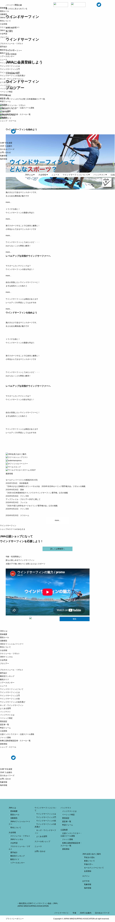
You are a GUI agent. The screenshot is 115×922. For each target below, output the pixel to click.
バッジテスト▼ (100, 175)
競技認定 (3, 95)
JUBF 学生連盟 (6, 143)
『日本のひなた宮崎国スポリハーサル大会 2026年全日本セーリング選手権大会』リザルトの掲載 (45, 486)
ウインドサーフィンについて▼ (76, 175)
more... (57, 520)
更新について (89, 861)
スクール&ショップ (42, 841)
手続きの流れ (89, 857)
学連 (74, 913)
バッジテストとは (7, 89)
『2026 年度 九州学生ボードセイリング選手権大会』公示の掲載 (32, 506)
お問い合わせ (5, 152)
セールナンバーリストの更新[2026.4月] (21, 480)
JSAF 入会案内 (6, 146)
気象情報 (3, 156)
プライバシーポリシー (15, 919)
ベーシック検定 (6, 92)
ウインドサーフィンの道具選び (12, 76)
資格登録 (3, 117)
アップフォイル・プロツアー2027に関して (23, 499)
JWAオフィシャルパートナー (12, 18)
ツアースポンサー (7, 56)
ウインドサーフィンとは (10, 66)
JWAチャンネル (6, 30)
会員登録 (87, 871)
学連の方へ (88, 864)
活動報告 (3, 14)
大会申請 (3, 34)
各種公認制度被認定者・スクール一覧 (15, 114)
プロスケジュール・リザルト (11, 44)
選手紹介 (3, 47)
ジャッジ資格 (5, 111)
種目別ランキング (7, 50)
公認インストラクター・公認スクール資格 (17, 108)
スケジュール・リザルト (10, 27)
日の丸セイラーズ (7, 149)
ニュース (3, 60)
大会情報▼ (43, 175)
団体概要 (3, 8)
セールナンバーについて (94, 868)
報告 (74, 619)
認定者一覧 (4, 98)
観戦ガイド (4, 53)
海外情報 (3, 159)
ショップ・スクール (8, 121)
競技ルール (4, 11)
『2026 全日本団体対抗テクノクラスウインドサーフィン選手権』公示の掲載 (37, 493)
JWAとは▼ (30, 175)
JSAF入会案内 (85, 913)
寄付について (5, 21)
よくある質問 (5, 82)
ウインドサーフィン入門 (10, 69)
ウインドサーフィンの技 (10, 72)
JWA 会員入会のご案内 (91, 854)
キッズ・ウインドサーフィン (11, 79)
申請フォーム (5, 101)
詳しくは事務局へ (57, 549)
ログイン (86, 876)
